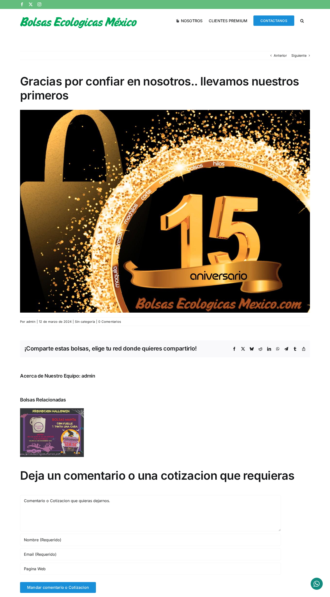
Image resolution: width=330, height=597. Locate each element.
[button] (302, 20)
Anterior (280, 55)
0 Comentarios (109, 321)
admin (31, 321)
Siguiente (299, 55)
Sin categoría (85, 321)
